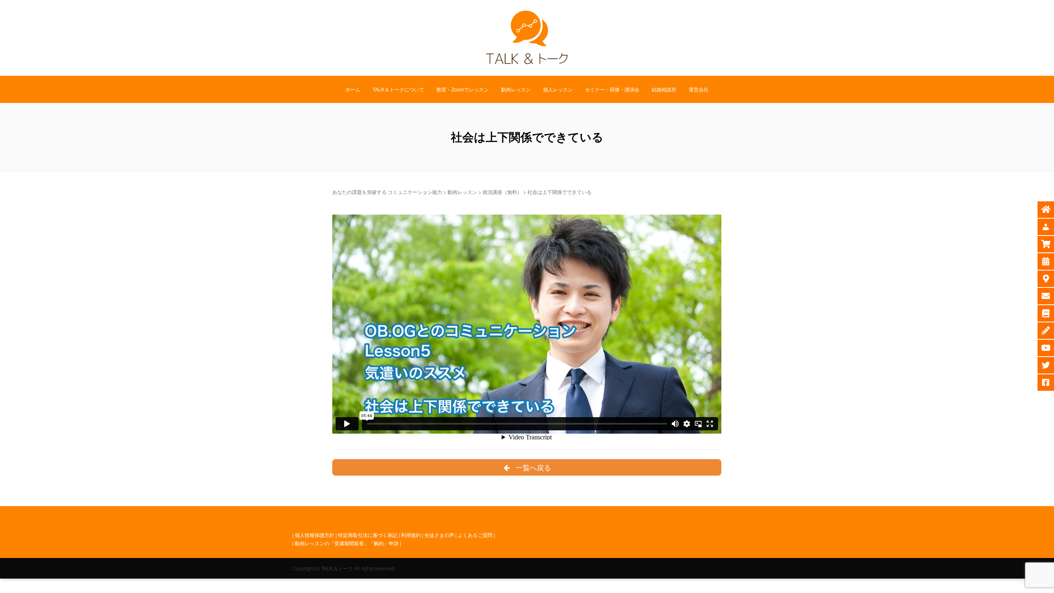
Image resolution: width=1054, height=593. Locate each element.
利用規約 (411, 534)
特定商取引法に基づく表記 (367, 534)
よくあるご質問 (475, 534)
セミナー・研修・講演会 (612, 89)
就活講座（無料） (502, 191)
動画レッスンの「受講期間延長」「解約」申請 (347, 542)
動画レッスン (516, 89)
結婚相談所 (664, 89)
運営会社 (699, 89)
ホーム (352, 89)
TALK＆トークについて (398, 89)
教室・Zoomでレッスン (462, 89)
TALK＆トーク (337, 568)
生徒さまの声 (439, 534)
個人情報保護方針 (314, 534)
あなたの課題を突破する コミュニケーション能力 (387, 191)
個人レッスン (558, 89)
